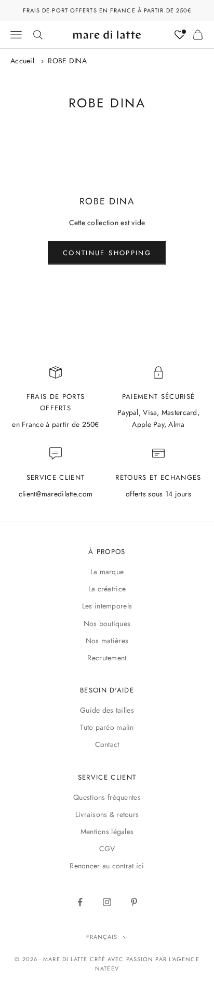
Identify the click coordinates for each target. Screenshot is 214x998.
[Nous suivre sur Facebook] (80, 902)
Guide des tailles (107, 710)
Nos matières (107, 640)
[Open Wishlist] (180, 35)
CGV (107, 848)
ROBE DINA (67, 61)
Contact (107, 744)
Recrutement (106, 658)
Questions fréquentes (107, 797)
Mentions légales (107, 831)
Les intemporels (107, 606)
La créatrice (107, 589)
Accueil (22, 61)
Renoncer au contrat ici (107, 866)
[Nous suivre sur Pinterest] (134, 902)
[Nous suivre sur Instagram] (107, 902)
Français (102, 937)
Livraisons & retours (107, 814)
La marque (107, 571)
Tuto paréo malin (106, 727)
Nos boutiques (107, 623)
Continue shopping (107, 253)
